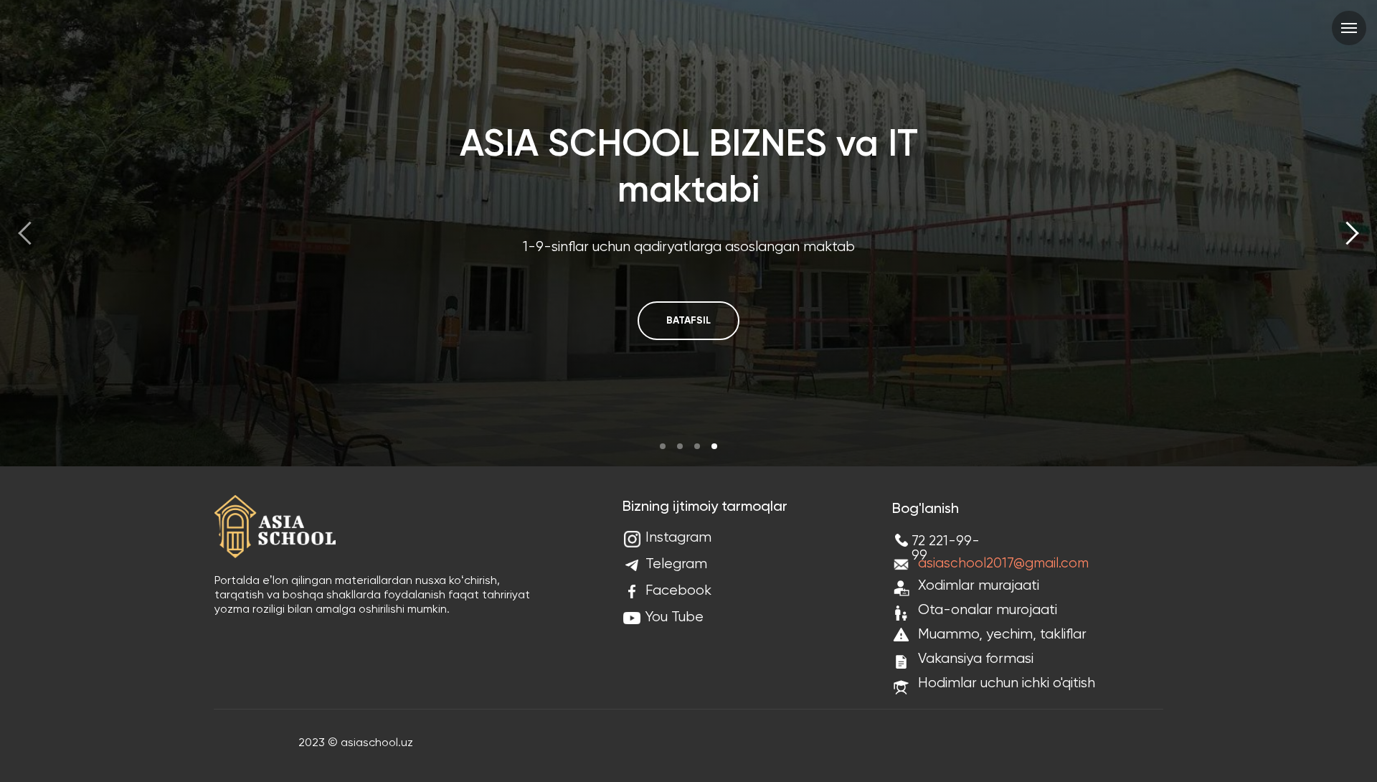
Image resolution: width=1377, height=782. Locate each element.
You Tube (674, 617)
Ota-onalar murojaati (987, 610)
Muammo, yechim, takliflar (1002, 634)
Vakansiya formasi (975, 658)
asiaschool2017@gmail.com (1003, 563)
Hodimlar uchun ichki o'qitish (1006, 683)
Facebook (678, 590)
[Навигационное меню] (1349, 28)
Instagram (678, 537)
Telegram (676, 564)
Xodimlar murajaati (978, 585)
